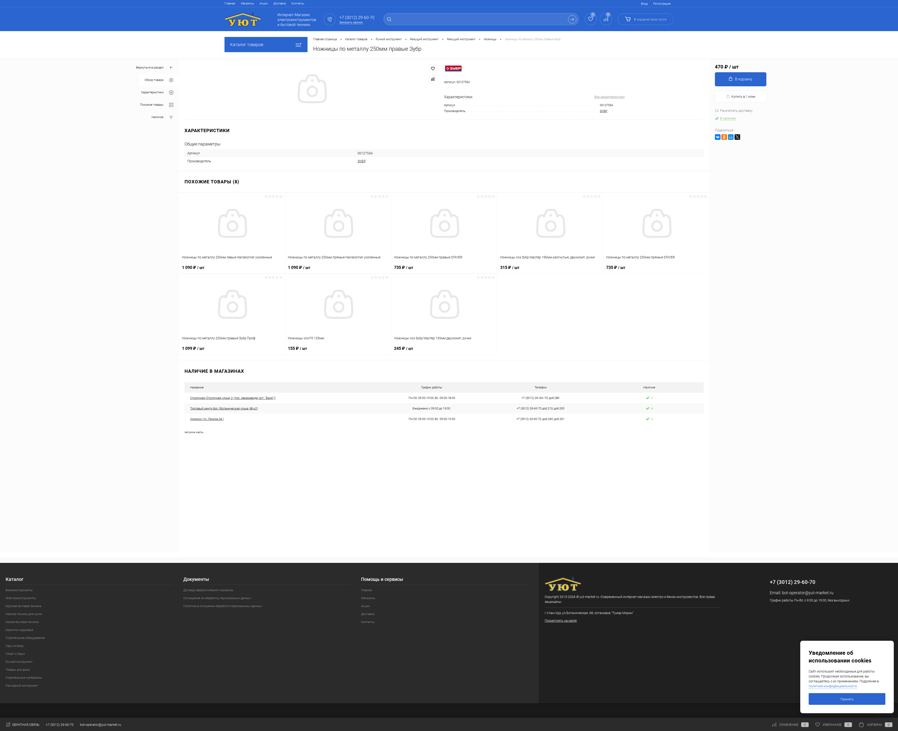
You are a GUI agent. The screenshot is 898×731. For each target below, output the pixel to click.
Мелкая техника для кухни (24, 614)
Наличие (157, 117)
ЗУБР (603, 111)
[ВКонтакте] (718, 137)
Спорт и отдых (15, 653)
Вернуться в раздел (149, 67)
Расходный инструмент (22, 685)
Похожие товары (151, 105)
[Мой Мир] (731, 137)
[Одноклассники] (724, 137)
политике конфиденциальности (833, 686)
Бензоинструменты (19, 590)
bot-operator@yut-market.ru (807, 592)
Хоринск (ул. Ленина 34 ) (207, 419)
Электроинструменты (21, 598)
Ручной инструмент (19, 661)
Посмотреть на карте (561, 620)
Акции (264, 3)
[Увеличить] (311, 89)
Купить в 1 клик (743, 96)
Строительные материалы (24, 677)
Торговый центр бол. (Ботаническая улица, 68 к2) (224, 408)
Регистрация (662, 3)
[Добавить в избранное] (433, 69)
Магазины (247, 3)
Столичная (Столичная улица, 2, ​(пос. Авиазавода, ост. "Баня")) (232, 398)
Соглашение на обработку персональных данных (217, 598)
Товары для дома (18, 669)
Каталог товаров (246, 44)
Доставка (279, 3)
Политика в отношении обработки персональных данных (222, 606)
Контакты (297, 3)
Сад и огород (14, 646)
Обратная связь (25, 725)
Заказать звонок (351, 22)
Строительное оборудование (25, 638)
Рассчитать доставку (736, 110)
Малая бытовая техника (22, 622)
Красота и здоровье (19, 630)
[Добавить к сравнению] (433, 79)
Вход (644, 3)
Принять (847, 699)
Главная (229, 3)
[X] (737, 137)
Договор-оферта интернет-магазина (208, 590)
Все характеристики (609, 97)
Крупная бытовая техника (23, 606)
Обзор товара (154, 80)
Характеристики (152, 92)
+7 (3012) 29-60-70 (60, 725)
